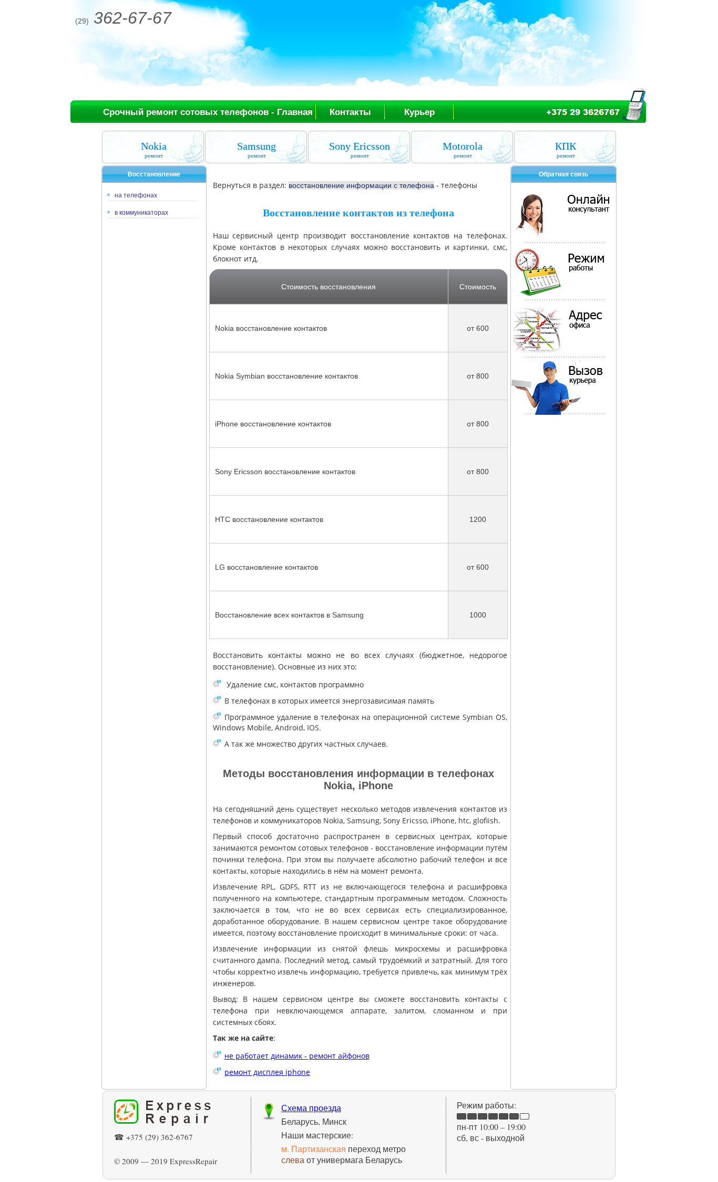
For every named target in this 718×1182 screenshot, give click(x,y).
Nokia (154, 149)
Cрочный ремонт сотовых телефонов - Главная (208, 112)
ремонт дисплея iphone (267, 1072)
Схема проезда (311, 1107)
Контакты (350, 112)
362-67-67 (123, 17)
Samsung (256, 149)
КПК (565, 149)
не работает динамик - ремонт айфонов (297, 1056)
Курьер (419, 112)
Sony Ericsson (359, 149)
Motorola (463, 149)
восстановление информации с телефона (361, 185)
